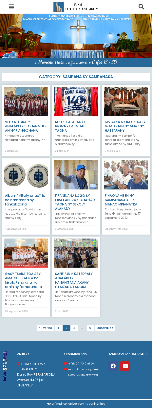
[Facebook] (113, 366)
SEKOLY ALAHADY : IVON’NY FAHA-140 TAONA (70, 126)
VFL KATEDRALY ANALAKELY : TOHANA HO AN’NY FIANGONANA (25, 126)
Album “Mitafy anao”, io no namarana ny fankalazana (25, 200)
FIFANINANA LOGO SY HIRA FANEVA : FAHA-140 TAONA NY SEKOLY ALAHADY (75, 202)
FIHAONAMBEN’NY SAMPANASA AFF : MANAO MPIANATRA (121, 200)
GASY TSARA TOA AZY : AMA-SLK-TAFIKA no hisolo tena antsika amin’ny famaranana (23, 280)
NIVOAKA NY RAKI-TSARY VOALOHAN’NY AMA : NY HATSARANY (125, 126)
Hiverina (46, 328)
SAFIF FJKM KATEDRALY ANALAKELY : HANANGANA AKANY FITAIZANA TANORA (74, 280)
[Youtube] (125, 366)
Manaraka (104, 328)
